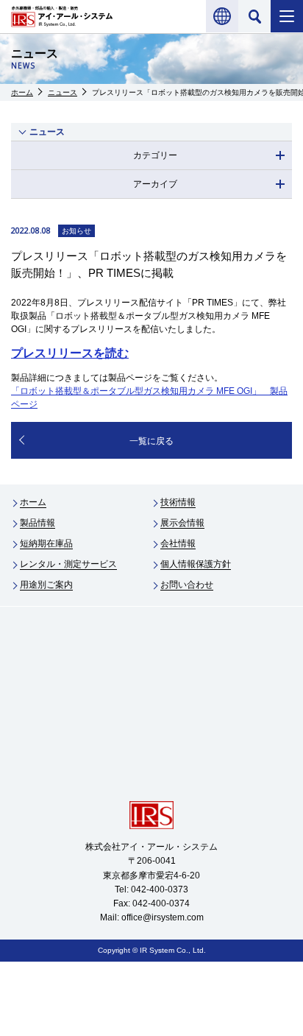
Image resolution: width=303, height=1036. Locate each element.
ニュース (62, 92)
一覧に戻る (151, 441)
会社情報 (178, 543)
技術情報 (178, 502)
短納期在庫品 (46, 543)
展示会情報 (182, 523)
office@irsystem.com (162, 917)
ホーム (22, 92)
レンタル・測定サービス (68, 564)
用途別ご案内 (46, 584)
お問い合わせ (186, 584)
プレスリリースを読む (70, 353)
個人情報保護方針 (195, 564)
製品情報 (37, 523)
